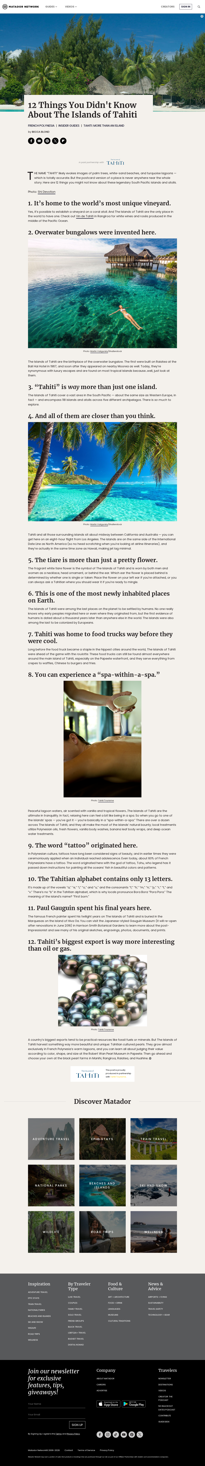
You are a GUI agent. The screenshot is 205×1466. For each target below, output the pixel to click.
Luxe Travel (74, 1296)
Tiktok (116, 1434)
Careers (101, 1384)
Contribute (164, 1415)
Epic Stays (33, 1298)
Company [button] (106, 1370)
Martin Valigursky (99, 351)
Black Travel (75, 1326)
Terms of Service (86, 1450)
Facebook (100, 1434)
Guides (50, 6)
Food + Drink (115, 1302)
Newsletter (164, 1378)
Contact (69, 1450)
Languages (114, 1308)
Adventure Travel (38, 1292)
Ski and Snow (35, 1322)
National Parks (36, 1310)
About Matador (105, 1378)
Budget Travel (76, 1338)
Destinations (165, 1384)
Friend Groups (76, 1320)
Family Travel (75, 1308)
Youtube (124, 1434)
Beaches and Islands (39, 1316)
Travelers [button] (167, 1370)
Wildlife (32, 1327)
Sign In (185, 6)
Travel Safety (155, 1308)
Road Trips (34, 1334)
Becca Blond (40, 132)
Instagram (108, 1434)
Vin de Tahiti (85, 216)
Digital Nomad (76, 1344)
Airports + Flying (157, 1296)
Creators (168, 6)
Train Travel (34, 1304)
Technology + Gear (159, 1314)
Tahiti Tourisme (106, 800)
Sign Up (77, 1425)
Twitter (140, 1434)
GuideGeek (164, 1421)
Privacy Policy (73, 1433)
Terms (59, 1433)
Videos (69, 6)
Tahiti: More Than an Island (103, 126)
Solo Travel (74, 1314)
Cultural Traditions (119, 1320)
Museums (113, 1314)
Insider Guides (68, 126)
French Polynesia (41, 126)
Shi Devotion (46, 192)
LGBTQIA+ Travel (77, 1332)
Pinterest (132, 1434)
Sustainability (155, 1302)
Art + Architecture (118, 1296)
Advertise (102, 1390)
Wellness (33, 1339)
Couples (72, 1302)
